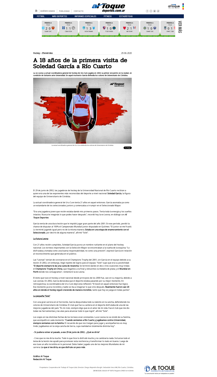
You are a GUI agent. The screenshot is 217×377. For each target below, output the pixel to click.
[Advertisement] (108, 44)
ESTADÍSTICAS (126, 16)
